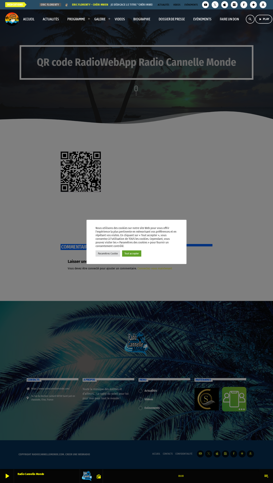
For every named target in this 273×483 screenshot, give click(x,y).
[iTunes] (224, 4)
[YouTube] (205, 4)
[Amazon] (263, 4)
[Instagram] (234, 4)
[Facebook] (243, 4)
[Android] (253, 4)
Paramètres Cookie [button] (108, 253)
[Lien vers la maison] (12, 19)
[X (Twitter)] (215, 4)
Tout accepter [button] (132, 253)
